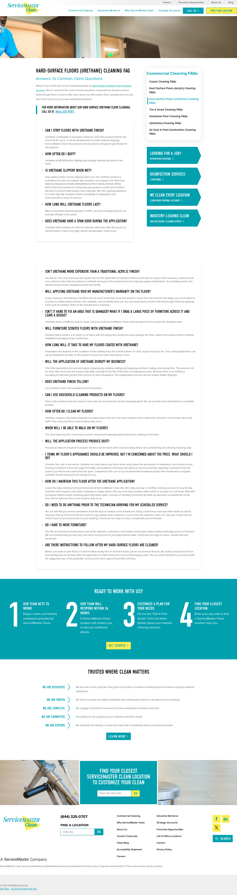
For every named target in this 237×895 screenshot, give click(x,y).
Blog (230, 2)
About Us (216, 2)
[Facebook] (217, 819)
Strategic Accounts (169, 10)
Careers (167, 2)
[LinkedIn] (226, 819)
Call (191, 10)
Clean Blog (123, 842)
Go (136, 793)
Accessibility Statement (129, 849)
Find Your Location (222, 10)
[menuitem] (80, 10)
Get (117, 646)
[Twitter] (217, 828)
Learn (117, 736)
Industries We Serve (109, 10)
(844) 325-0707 (64, 112)
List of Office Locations (169, 836)
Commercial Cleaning (80, 10)
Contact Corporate (127, 836)
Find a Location (75, 825)
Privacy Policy (164, 849)
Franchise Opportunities (191, 2)
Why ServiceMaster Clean (139, 10)
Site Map (4, 889)
